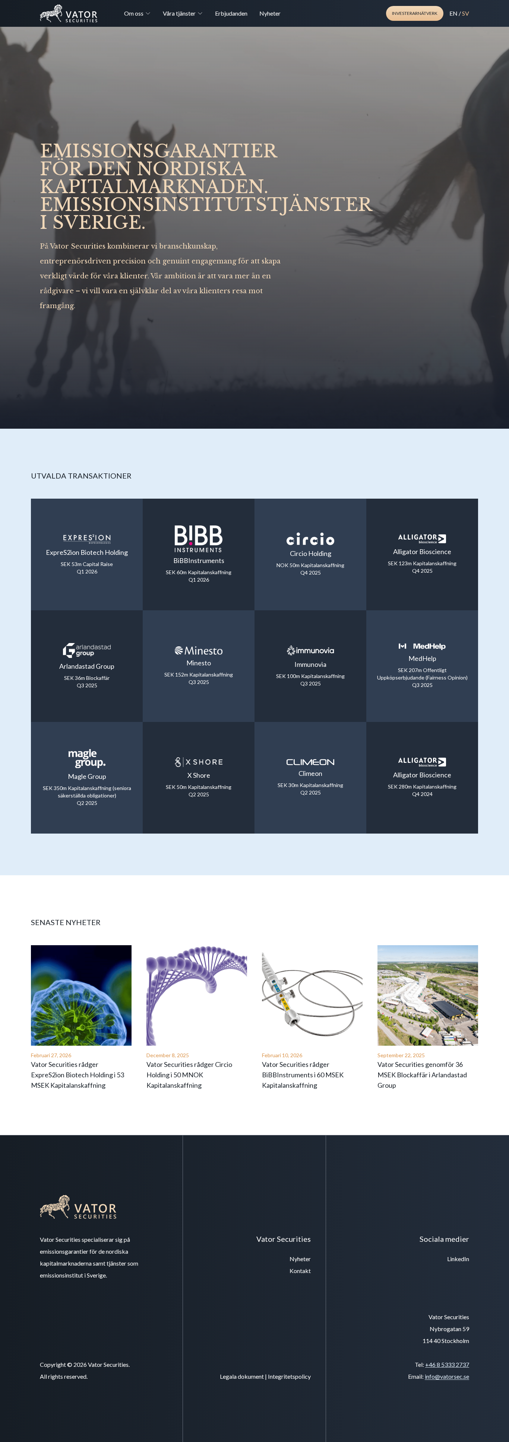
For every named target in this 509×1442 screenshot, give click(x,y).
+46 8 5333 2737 (447, 1364)
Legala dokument (242, 1376)
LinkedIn (458, 1258)
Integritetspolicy (289, 1376)
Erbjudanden (231, 13)
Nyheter (270, 13)
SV (465, 13)
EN (453, 13)
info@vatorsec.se (447, 1376)
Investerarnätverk (414, 13)
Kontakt (300, 1270)
